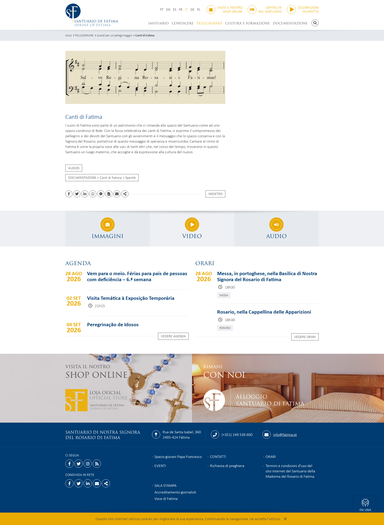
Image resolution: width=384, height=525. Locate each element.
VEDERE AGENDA (173, 336)
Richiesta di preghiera (227, 465)
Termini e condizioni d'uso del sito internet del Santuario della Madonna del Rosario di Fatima (290, 471)
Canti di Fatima (144, 35)
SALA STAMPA (165, 485)
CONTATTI (218, 456)
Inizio (68, 35)
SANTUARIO (158, 23)
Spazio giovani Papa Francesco (178, 456)
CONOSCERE (183, 23)
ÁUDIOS (73, 167)
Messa (224, 295)
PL (198, 9)
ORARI (271, 456)
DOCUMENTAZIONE (290, 23)
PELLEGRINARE (209, 23)
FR (180, 9)
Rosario (225, 328)
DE (192, 9)
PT (162, 9)
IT (186, 9)
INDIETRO (215, 193)
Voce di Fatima (166, 498)
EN (168, 9)
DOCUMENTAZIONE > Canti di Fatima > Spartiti (102, 177)
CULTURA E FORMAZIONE (247, 23)
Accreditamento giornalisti (175, 492)
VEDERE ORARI (305, 336)
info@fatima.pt (285, 434)
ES (174, 9)
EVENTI (160, 465)
